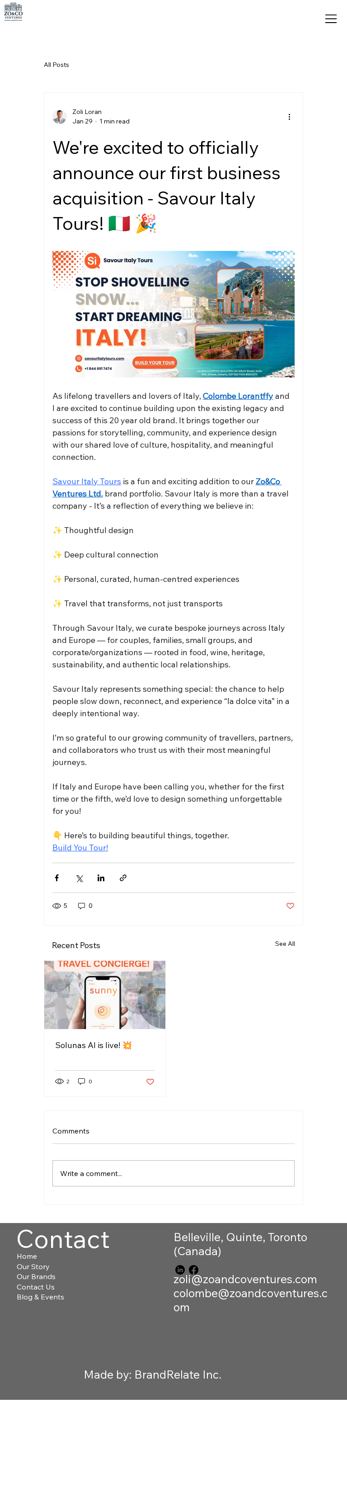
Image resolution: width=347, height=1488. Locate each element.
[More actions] (289, 116)
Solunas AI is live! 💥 (93, 1045)
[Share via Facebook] (56, 878)
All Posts (56, 65)
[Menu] (331, 19)
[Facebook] (193, 1270)
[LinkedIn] (180, 1270)
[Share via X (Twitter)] (79, 878)
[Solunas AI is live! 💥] (104, 995)
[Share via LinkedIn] (101, 878)
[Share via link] (123, 878)
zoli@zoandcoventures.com (245, 1279)
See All (285, 944)
